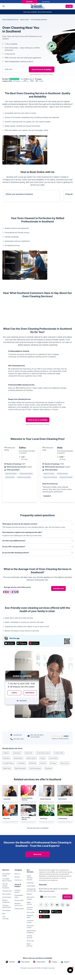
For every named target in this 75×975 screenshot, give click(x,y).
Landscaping (31, 886)
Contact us (18, 880)
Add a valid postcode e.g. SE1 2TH (13, 79)
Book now (37, 854)
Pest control (30, 912)
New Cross (64, 763)
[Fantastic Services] (37, 6)
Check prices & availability (37, 420)
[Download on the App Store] (9, 643)
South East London (43, 753)
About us (17, 874)
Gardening (30, 883)
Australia (12, 962)
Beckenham (18, 758)
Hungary (54, 962)
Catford (6, 753)
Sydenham (17, 753)
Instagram (62, 905)
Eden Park (6, 768)
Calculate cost (58, 588)
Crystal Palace (8, 763)
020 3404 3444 (18, 739)
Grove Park (53, 758)
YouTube (57, 905)
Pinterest (52, 905)
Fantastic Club (7, 891)
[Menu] (4, 6)
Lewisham (21, 763)
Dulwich (43, 763)
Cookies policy (19, 908)
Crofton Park (58, 753)
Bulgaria (66, 962)
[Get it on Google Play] (22, 643)
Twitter (46, 905)
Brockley (6, 758)
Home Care (30, 941)
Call (70, 6)
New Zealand (25, 962)
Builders (29, 894)
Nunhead (32, 763)
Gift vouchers (6, 894)
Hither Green (31, 758)
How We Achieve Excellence (5, 886)
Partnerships (6, 910)
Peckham (48, 768)
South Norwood (35, 768)
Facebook (41, 905)
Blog (3, 913)
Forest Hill (28, 753)
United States (41, 962)
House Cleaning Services (10, 19)
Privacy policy (19, 900)
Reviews (17, 877)
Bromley (53, 763)
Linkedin (68, 905)
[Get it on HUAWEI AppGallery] (34, 643)
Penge (42, 758)
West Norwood (20, 768)
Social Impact (6, 897)
